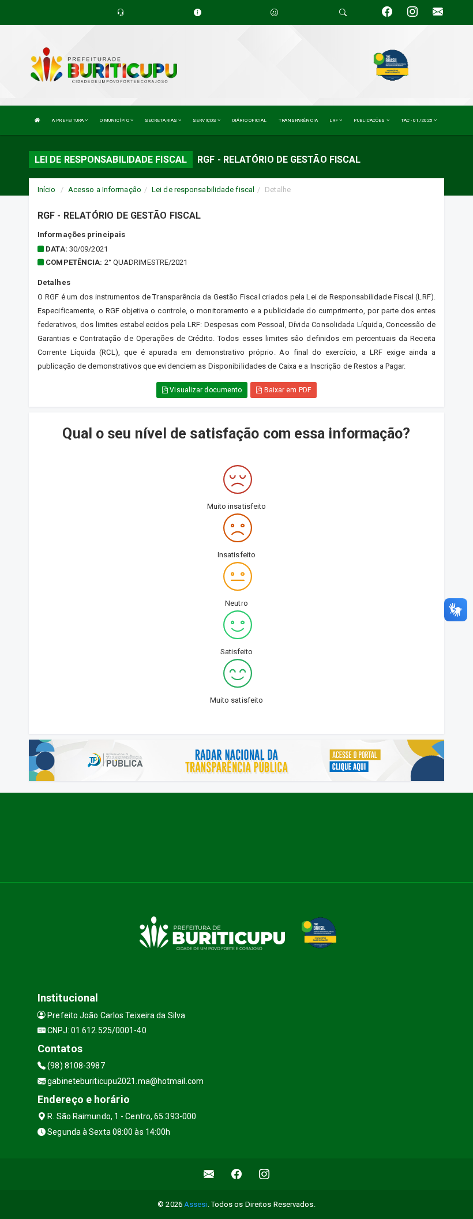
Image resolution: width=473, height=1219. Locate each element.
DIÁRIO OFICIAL (249, 120)
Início (46, 189)
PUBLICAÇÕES (370, 120)
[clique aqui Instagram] (264, 1174)
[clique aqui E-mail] (209, 1174)
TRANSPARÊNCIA (298, 120)
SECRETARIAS (161, 120)
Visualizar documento (205, 390)
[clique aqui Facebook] (237, 1174)
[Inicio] (37, 120)
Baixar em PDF (286, 390)
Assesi (196, 1204)
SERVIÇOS (205, 120)
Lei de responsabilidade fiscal (203, 189)
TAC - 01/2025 (417, 120)
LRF (334, 120)
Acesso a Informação (104, 189)
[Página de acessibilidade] (274, 12)
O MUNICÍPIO (115, 120)
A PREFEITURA (68, 120)
